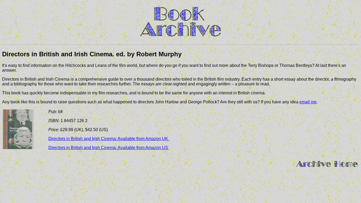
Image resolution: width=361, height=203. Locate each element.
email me (308, 102)
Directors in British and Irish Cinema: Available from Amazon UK (108, 138)
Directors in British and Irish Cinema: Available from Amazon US (108, 147)
